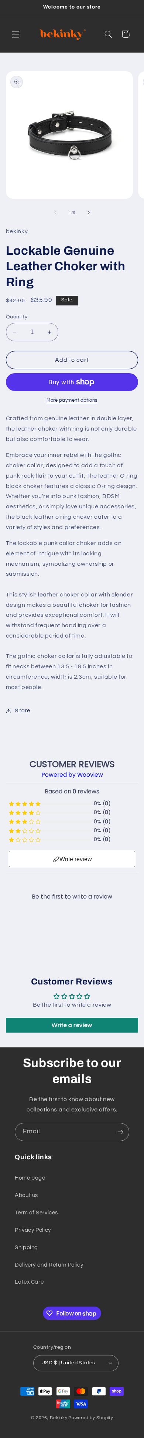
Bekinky (58, 1418)
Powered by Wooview (72, 774)
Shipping (26, 1247)
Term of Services (36, 1212)
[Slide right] (88, 212)
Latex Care (29, 1282)
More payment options (72, 400)
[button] (15, 34)
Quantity (16, 317)
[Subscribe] (120, 1132)
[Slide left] (55, 212)
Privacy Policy (33, 1230)
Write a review (72, 1025)
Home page (30, 1178)
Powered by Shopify (90, 1418)
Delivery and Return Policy (49, 1265)
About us (26, 1195)
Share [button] (22, 710)
